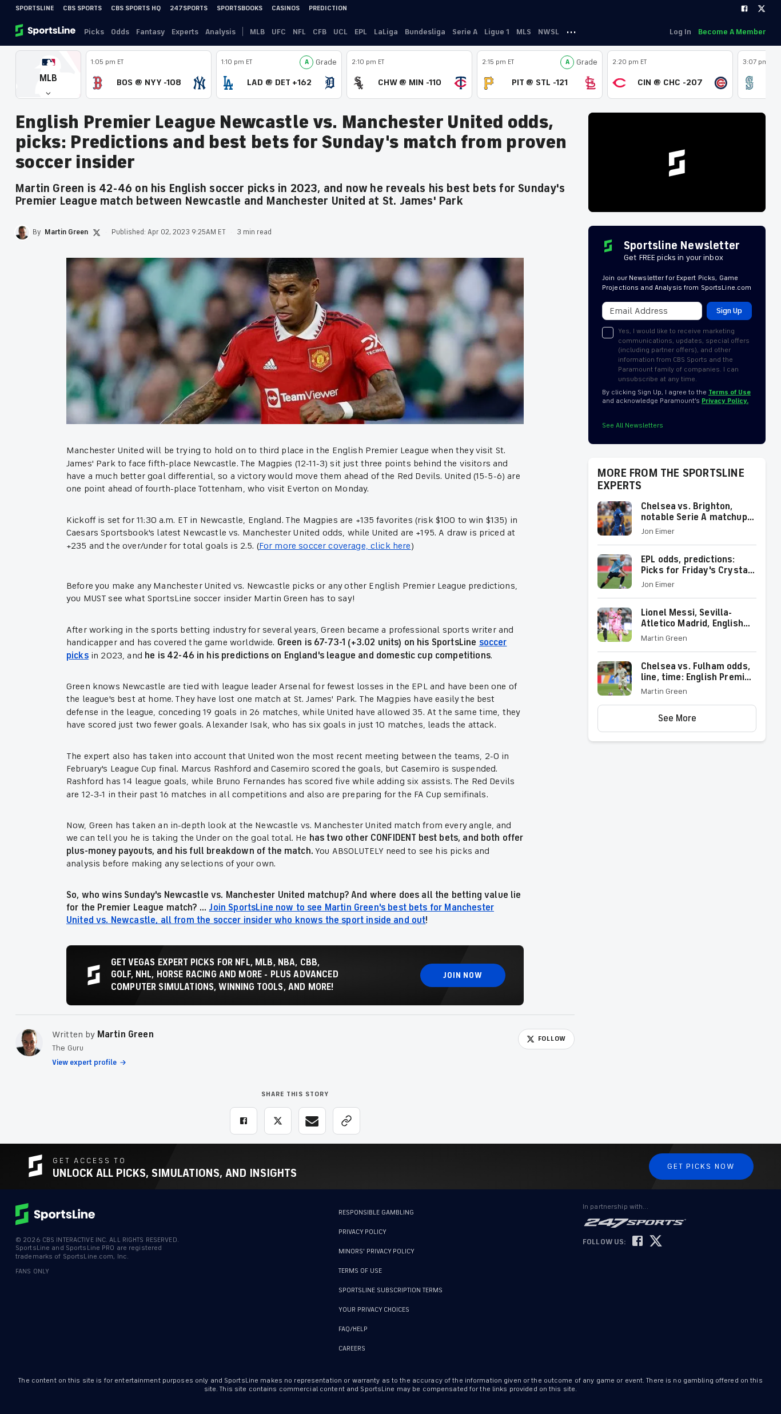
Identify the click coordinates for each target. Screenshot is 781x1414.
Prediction (328, 8)
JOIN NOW (463, 975)
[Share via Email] (312, 1121)
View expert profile (84, 1062)
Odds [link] (120, 32)
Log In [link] (680, 32)
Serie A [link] (464, 32)
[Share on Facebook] (243, 1121)
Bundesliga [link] (425, 32)
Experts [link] (185, 32)
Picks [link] (94, 32)
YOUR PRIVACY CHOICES (373, 1309)
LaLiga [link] (386, 32)
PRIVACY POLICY (362, 1232)
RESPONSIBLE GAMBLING (376, 1212)
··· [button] (571, 31)
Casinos (286, 8)
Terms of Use (729, 392)
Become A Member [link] (732, 32)
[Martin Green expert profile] (29, 1042)
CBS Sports (82, 8)
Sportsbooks (239, 8)
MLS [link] (523, 32)
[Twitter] (762, 8)
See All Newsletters (632, 425)
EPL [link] (360, 32)
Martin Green (125, 1034)
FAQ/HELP (353, 1329)
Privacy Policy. (725, 401)
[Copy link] (346, 1121)
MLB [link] (257, 32)
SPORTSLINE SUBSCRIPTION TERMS (390, 1290)
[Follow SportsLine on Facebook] (637, 1241)
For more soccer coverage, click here (335, 546)
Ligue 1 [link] (496, 32)
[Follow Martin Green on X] (97, 233)
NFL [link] (299, 32)
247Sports (189, 8)
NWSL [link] (548, 32)
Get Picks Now (701, 1166)
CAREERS (351, 1348)
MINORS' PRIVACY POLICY (376, 1251)
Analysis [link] (220, 32)
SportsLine (34, 8)
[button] (48, 74)
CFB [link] (319, 32)
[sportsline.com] (46, 31)
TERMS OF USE (360, 1271)
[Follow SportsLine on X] (656, 1241)
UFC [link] (279, 32)
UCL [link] (340, 32)
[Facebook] (744, 8)
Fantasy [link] (150, 32)
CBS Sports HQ (136, 8)
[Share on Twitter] (278, 1121)
